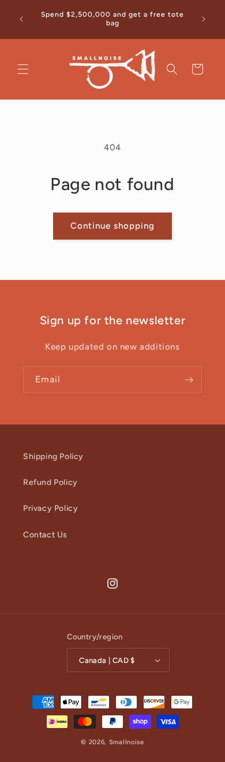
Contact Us (45, 535)
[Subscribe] (188, 379)
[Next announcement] (203, 19)
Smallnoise (126, 742)
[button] (23, 69)
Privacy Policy (50, 508)
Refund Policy (50, 482)
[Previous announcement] (21, 19)
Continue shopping (112, 226)
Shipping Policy (53, 456)
